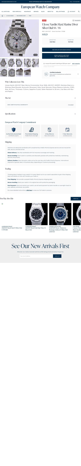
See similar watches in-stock (61, 49)
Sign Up (57, 256)
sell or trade (60, 11)
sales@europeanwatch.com (9, 1)
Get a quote (76, 63)
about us (50, 11)
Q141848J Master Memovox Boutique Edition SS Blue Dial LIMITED (58, 230)
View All (75, 198)
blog (42, 11)
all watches (6, 11)
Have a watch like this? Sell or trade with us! (61, 56)
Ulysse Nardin (10, 15)
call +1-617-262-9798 (74, 1)
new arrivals (17, 11)
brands (36, 11)
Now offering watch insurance (40, 1)
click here (29, 190)
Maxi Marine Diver (21, 15)
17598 (30, 15)
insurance (27, 11)
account (72, 11)
